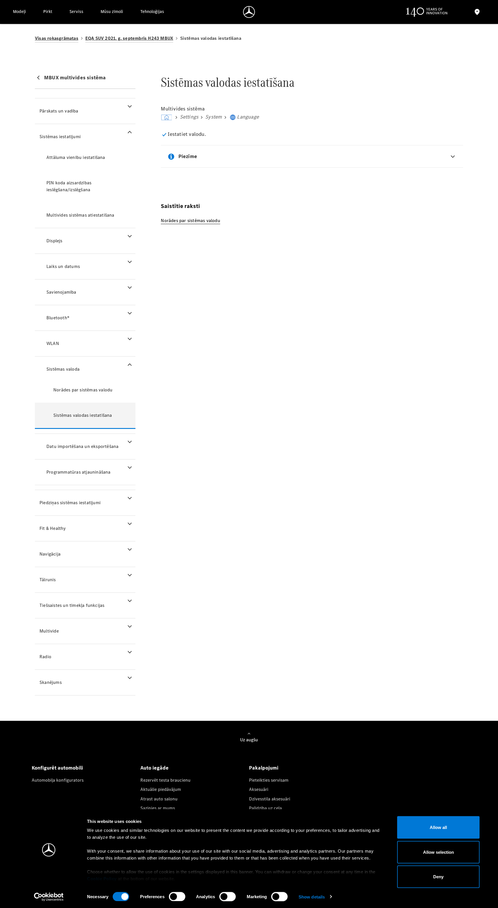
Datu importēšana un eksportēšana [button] (82, 446)
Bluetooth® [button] (57, 318)
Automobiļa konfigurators (58, 780)
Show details (312, 896)
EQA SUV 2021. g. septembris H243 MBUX (129, 38)
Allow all (438, 827)
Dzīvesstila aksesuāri (269, 799)
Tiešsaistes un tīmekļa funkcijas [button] (71, 605)
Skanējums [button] (50, 682)
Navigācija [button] (50, 554)
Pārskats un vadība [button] (58, 111)
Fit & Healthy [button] (52, 528)
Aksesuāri (258, 789)
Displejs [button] (54, 241)
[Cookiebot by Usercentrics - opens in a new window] (49, 896)
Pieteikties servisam (268, 780)
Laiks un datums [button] (63, 266)
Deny (438, 876)
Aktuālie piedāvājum (160, 789)
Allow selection (438, 851)
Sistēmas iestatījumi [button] (60, 137)
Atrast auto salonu (159, 799)
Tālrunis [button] (47, 580)
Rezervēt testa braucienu (165, 780)
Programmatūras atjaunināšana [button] (78, 472)
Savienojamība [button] (61, 292)
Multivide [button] (49, 631)
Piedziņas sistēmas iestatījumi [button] (70, 503)
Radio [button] (45, 657)
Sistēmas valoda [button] (63, 369)
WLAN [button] (52, 343)
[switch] (177, 896)
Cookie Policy (102, 878)
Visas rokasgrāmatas (56, 38)
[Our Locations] (477, 12)
